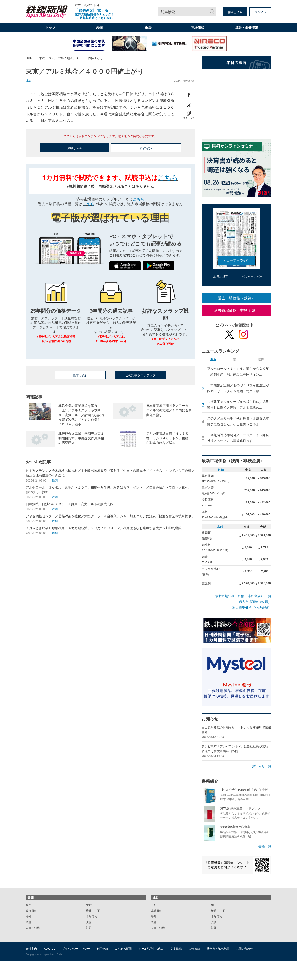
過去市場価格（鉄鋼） (236, 298)
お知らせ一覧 (261, 766)
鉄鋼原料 (31, 910)
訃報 (89, 927)
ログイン (260, 12)
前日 (236, 359)
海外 (28, 916)
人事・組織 (33, 927)
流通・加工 (93, 910)
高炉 (28, 905)
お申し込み (234, 12)
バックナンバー (252, 276)
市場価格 (197, 27)
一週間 (260, 359)
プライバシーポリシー (76, 948)
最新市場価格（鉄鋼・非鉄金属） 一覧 (243, 595)
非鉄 (148, 27)
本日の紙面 (220, 276)
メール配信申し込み (151, 948)
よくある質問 (123, 948)
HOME (30, 58)
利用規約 (102, 948)
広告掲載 (194, 948)
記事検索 (168, 11)
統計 (28, 922)
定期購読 (176, 948)
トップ (50, 27)
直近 (213, 359)
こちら (168, 177)
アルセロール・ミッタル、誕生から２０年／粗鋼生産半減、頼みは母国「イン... (238, 371)
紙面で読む (80, 375)
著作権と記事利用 (218, 948)
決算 (89, 922)
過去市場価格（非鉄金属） (236, 310)
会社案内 (31, 948)
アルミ (155, 905)
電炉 (89, 905)
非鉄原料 (156, 910)
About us (49, 948)
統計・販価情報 (246, 27)
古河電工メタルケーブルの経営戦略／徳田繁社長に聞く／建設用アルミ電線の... (238, 404)
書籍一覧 (264, 846)
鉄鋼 (99, 27)
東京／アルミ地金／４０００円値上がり (76, 58)
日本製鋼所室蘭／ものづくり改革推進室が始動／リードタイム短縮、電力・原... (238, 388)
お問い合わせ (244, 948)
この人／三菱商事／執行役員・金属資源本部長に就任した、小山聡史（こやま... (238, 421)
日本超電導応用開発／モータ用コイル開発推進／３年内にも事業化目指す (238, 437)
